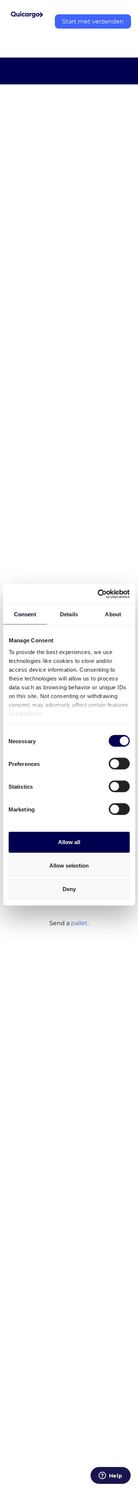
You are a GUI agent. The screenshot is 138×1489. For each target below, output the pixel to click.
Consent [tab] (25, 614)
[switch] (119, 764)
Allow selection (69, 865)
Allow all (69, 842)
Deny (69, 889)
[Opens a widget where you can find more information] (110, 1476)
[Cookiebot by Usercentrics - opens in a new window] (98, 594)
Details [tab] (69, 614)
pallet (79, 923)
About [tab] (113, 614)
